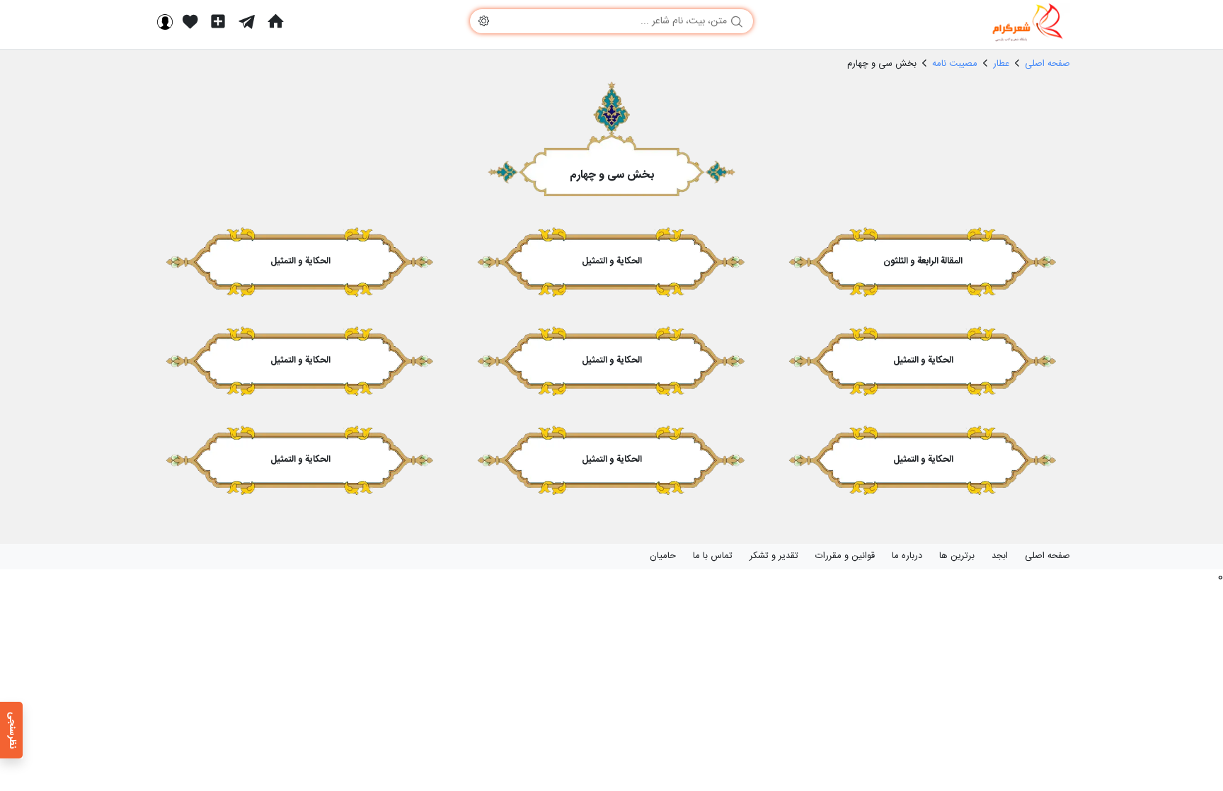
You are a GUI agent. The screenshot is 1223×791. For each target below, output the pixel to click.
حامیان (663, 556)
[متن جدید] (217, 21)
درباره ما (907, 556)
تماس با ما (713, 556)
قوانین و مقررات (845, 556)
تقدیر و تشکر (774, 556)
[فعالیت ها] (190, 21)
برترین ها (957, 556)
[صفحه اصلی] (275, 21)
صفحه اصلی (1047, 556)
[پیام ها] (246, 21)
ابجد (1000, 556)
